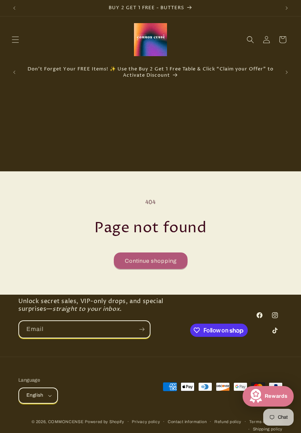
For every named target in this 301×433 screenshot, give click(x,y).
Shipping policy (268, 429)
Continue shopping (151, 261)
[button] (15, 40)
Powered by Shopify (104, 421)
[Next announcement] (287, 8)
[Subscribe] (142, 329)
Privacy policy (146, 421)
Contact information (187, 421)
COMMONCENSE (66, 421)
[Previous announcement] (14, 8)
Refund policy (228, 421)
